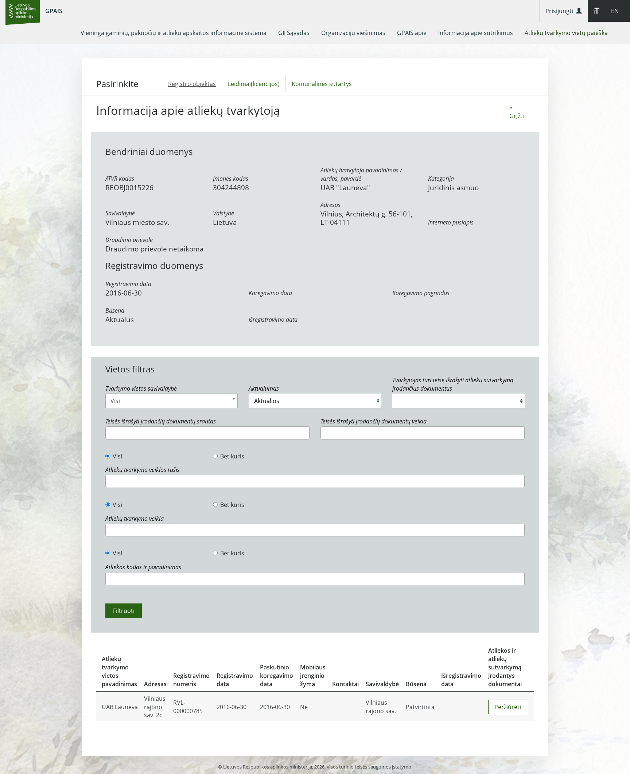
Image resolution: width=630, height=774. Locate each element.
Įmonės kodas (230, 179)
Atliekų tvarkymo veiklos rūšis (142, 470)
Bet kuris (232, 456)
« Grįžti (516, 111)
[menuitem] (173, 33)
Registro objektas (192, 84)
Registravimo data (128, 284)
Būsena (114, 310)
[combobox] (171, 401)
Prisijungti (560, 11)
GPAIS (53, 11)
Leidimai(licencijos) (254, 84)
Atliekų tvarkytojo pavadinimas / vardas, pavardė (361, 174)
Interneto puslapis (451, 222)
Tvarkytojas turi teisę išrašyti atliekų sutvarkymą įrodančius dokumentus (452, 384)
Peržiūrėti (507, 707)
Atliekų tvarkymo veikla (134, 519)
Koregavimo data (270, 293)
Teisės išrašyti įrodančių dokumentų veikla (373, 421)
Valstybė (223, 213)
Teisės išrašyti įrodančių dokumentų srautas (160, 421)
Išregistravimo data (273, 320)
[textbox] (110, 433)
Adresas (330, 205)
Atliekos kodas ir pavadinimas (143, 567)
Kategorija (441, 179)
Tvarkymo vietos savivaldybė (141, 388)
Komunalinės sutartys (322, 84)
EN (615, 11)
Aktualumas (264, 388)
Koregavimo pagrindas (421, 293)
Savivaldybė (120, 213)
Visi (117, 456)
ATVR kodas (119, 179)
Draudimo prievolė (129, 240)
